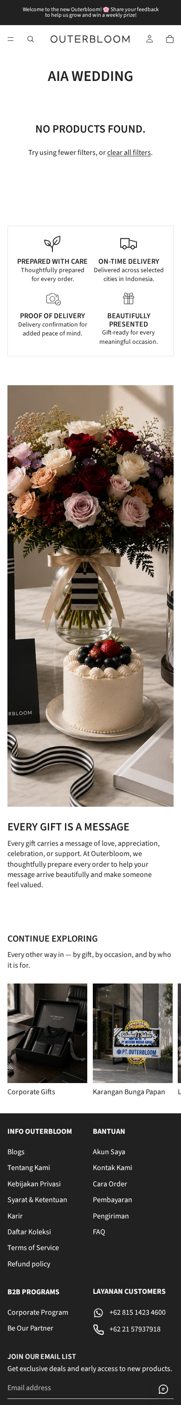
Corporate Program (37, 1312)
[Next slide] (162, 1041)
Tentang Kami (28, 1168)
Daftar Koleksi (29, 1232)
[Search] (30, 39)
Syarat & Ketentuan (37, 1200)
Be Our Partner (30, 1328)
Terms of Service (33, 1248)
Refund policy (28, 1263)
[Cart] (170, 39)
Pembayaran (112, 1200)
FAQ (99, 1232)
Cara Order (110, 1183)
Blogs (16, 1152)
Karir (15, 1216)
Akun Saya (109, 1152)
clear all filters (129, 152)
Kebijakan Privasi (34, 1183)
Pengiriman (111, 1216)
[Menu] (10, 39)
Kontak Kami (112, 1168)
